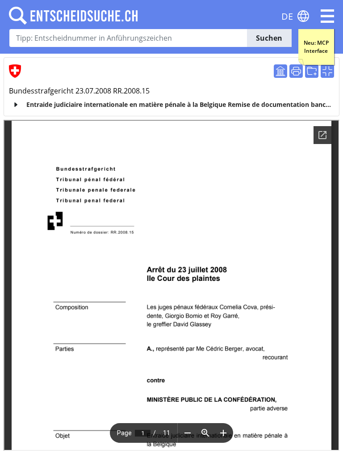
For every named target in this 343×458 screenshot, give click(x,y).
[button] (327, 16)
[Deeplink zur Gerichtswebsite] (280, 71)
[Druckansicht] (296, 71)
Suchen (269, 38)
